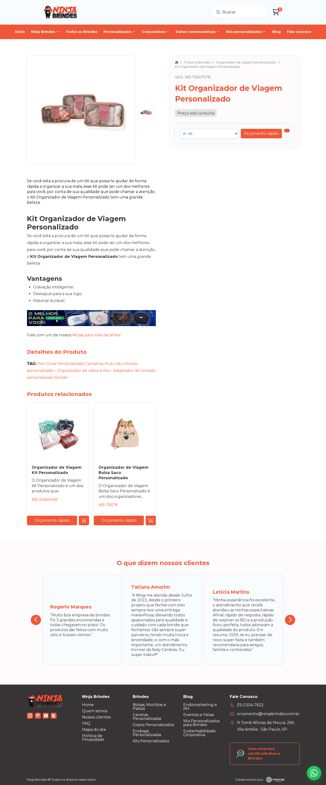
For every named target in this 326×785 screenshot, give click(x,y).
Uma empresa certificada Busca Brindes (264, 753)
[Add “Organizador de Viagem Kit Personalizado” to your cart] (84, 520)
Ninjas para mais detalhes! (96, 335)
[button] (261, 133)
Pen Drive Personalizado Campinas (70, 363)
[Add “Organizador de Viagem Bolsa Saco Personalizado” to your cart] (151, 520)
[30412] (286, 130)
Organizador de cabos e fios (83, 370)
